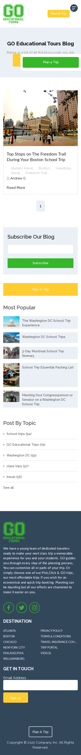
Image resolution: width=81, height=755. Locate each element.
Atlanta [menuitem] (9, 631)
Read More (16, 188)
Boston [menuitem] (9, 636)
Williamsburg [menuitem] (14, 659)
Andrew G (17, 178)
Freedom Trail (36, 173)
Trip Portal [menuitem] (49, 647)
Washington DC (21, 455)
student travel (22, 168)
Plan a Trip (51, 62)
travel (15, 173)
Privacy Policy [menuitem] (52, 631)
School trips (19, 434)
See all (8, 488)
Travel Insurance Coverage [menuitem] (59, 642)
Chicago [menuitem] (9, 642)
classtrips (63, 168)
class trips (17, 466)
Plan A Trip (58, 13)
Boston (44, 168)
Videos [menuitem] (46, 653)
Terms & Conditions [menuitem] (56, 636)
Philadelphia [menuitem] (13, 653)
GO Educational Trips (25, 445)
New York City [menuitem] (14, 647)
